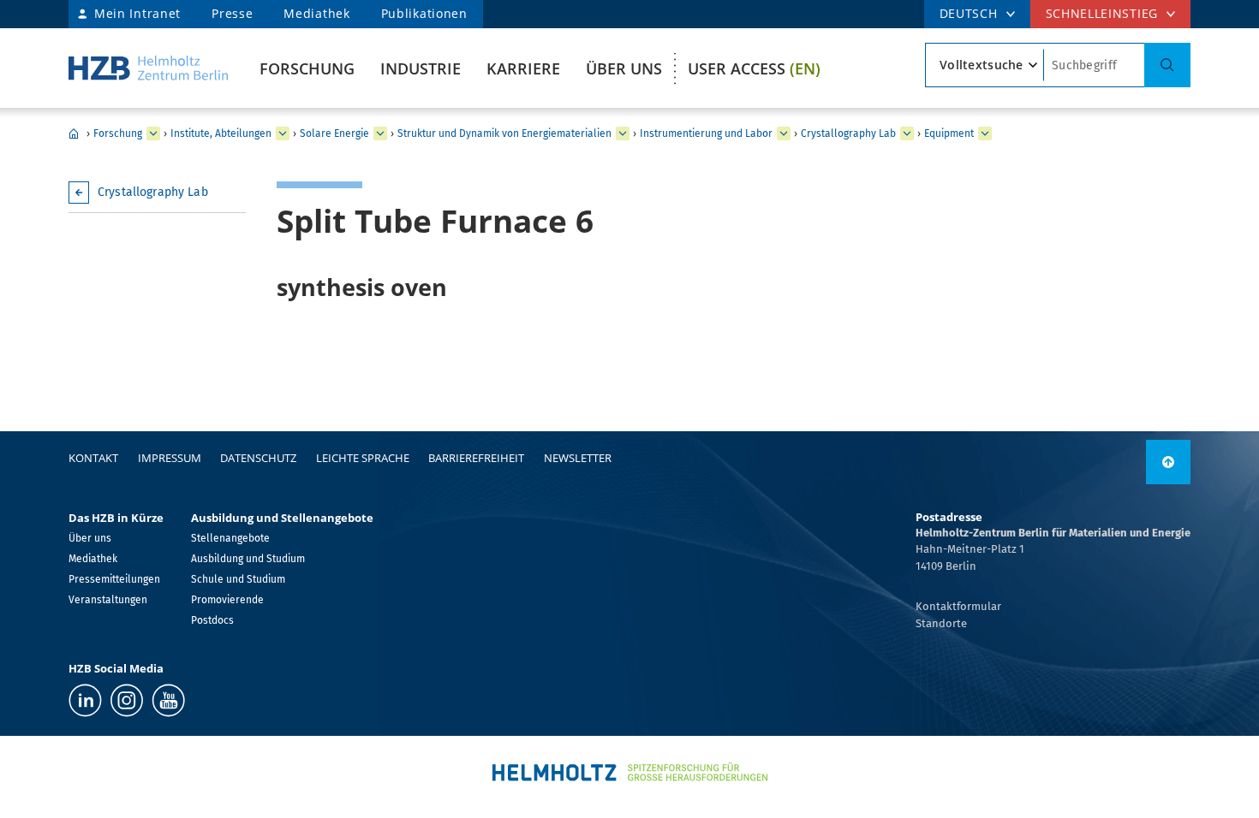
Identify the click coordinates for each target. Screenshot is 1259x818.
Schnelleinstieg (1102, 13)
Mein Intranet (137, 13)
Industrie (420, 68)
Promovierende (227, 600)
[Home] (148, 68)
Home (74, 133)
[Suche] (1167, 65)
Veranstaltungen (108, 600)
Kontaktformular (958, 606)
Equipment (949, 133)
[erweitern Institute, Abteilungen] (282, 133)
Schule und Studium (238, 579)
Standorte (941, 623)
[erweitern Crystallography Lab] (907, 133)
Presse (232, 13)
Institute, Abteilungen (220, 133)
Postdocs (212, 620)
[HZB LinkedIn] (85, 700)
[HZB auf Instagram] (126, 700)
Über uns (624, 68)
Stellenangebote (230, 538)
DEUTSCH (969, 13)
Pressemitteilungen (114, 579)
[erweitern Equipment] (985, 133)
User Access (754, 68)
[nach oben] (1168, 462)
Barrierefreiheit (476, 457)
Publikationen (424, 13)
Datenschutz (258, 457)
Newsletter (578, 457)
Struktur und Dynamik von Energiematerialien (504, 133)
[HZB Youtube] (168, 700)
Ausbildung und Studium (248, 559)
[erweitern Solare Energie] (380, 133)
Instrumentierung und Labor (706, 133)
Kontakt (93, 457)
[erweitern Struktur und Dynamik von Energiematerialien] (623, 133)
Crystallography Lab (848, 133)
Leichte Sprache (362, 457)
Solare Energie (334, 133)
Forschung (307, 68)
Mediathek (316, 13)
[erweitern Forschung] (153, 133)
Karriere (523, 68)
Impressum (169, 457)
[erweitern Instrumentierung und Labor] (784, 133)
